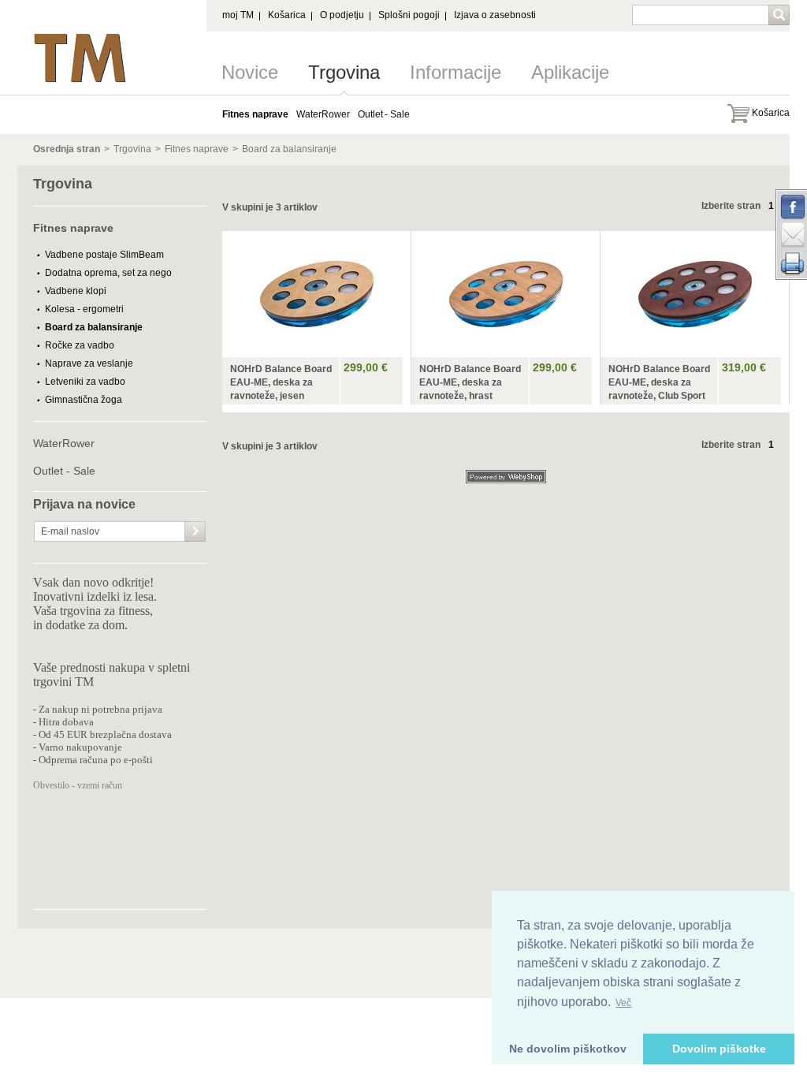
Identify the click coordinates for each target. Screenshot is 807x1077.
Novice (249, 72)
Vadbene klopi (75, 290)
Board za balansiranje (289, 149)
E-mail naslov (70, 531)
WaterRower (64, 443)
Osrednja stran (66, 149)
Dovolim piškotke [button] (719, 1048)
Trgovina (344, 72)
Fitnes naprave (197, 149)
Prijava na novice (84, 504)
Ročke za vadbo (79, 345)
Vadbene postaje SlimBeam (104, 254)
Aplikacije (570, 72)
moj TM (238, 14)
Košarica (287, 14)
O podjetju (342, 14)
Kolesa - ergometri (84, 309)
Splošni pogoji (409, 14)
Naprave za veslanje (89, 363)
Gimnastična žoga (83, 399)
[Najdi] (781, 16)
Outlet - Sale (64, 470)
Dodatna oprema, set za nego (108, 272)
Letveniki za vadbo (85, 381)
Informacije (455, 72)
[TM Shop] (80, 37)
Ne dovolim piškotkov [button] (568, 1048)
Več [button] (623, 1002)
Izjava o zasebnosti (495, 14)
